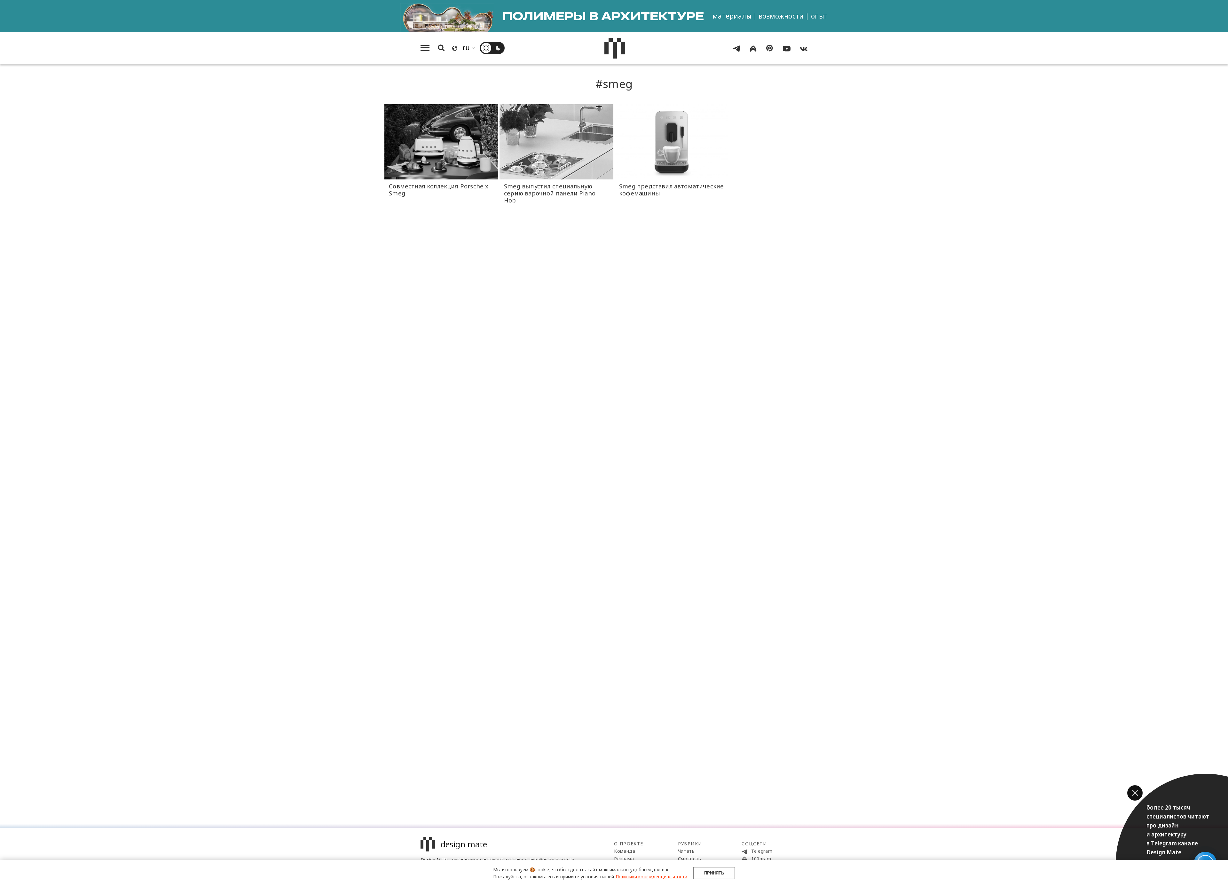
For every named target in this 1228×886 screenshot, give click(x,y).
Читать (686, 851)
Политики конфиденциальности (652, 877)
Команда (624, 851)
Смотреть (690, 859)
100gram (760, 859)
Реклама (624, 859)
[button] (1135, 793)
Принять (714, 873)
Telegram (761, 851)
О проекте (628, 844)
